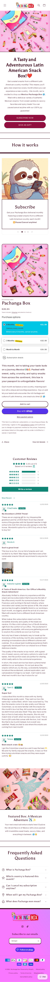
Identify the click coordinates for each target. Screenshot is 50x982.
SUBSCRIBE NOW (25, 118)
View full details (39, 442)
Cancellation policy (26, 977)
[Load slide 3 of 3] (27, 231)
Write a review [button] (25, 489)
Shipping (14, 312)
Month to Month (13, 349)
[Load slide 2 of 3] (25, 231)
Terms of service (25, 973)
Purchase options (11, 317)
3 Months (14, 341)
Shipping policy (39, 973)
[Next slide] (32, 232)
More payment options (25, 417)
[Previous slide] (18, 232)
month (20, 328)
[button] (5, 5)
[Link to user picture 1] (7, 568)
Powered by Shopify (27, 969)
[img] (7, 505)
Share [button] (6, 442)
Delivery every (12, 328)
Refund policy (40, 969)
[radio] (4, 324)
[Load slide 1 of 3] (22, 231)
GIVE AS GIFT (25, 125)
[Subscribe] (38, 941)
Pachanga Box (15, 969)
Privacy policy (13, 973)
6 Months (14, 325)
